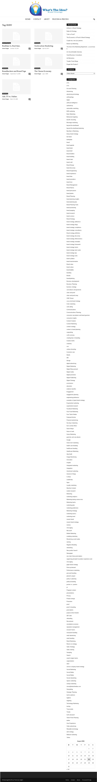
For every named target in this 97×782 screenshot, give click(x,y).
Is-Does (69, 476)
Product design (71, 598)
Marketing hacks (71, 502)
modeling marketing (72, 536)
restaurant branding (72, 632)
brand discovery (71, 168)
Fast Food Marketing (72, 411)
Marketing (37, 43)
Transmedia (70, 709)
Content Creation (71, 321)
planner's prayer (71, 576)
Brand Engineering (72, 170)
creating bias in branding (73, 338)
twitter (68, 720)
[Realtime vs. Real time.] (16, 36)
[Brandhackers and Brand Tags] (16, 61)
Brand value (70, 264)
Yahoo (68, 737)
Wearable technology (72, 729)
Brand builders (70, 153)
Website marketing (72, 734)
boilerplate (69, 139)
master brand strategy (73, 522)
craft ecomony (70, 335)
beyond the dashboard (73, 125)
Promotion (69, 601)
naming (69, 542)
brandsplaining (70, 278)
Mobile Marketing (71, 533)
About (46, 19)
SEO (68, 663)
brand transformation (72, 261)
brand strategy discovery (73, 236)
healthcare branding (72, 448)
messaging (70, 527)
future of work (70, 431)
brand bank (70, 148)
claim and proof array (72, 295)
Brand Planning (6, 43)
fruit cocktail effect (72, 425)
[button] (94, 19)
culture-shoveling (71, 349)
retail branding (70, 638)
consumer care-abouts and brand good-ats (78, 315)
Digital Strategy (71, 380)
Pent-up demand (71, 567)
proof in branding (71, 607)
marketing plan (71, 505)
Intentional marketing (72, 471)
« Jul (68, 769)
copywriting (70, 332)
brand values (70, 267)
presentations (70, 593)
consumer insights (72, 318)
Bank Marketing (71, 114)
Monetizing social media (73, 539)
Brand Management (72, 185)
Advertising (70, 91)
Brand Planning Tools (72, 204)
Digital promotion (71, 374)
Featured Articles (71, 417)
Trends (68, 712)
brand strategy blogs (72, 224)
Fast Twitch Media (72, 414)
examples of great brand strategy (76, 400)
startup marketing (71, 683)
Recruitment (70, 621)
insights (69, 462)
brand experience (71, 173)
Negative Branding (72, 544)
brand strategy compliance (74, 227)
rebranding (69, 618)
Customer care (71, 352)
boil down (69, 136)
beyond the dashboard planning (75, 128)
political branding (71, 581)
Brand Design (70, 165)
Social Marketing (71, 669)
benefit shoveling (71, 119)
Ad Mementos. (71, 58)
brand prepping (71, 210)
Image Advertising (71, 457)
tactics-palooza (71, 695)
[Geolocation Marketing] (48, 36)
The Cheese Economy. (42, 71)
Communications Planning (74, 312)
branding (69, 272)
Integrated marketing (72, 465)
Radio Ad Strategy (72, 31)
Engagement (70, 391)
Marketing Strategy (72, 510)
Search (68, 655)
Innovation (69, 459)
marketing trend (71, 516)
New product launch (72, 550)
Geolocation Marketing (43, 46)
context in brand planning (73, 329)
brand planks (70, 193)
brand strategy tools (72, 255)
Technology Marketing (73, 703)
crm (68, 346)
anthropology (70, 97)
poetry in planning (71, 578)
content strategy (71, 326)
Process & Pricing (60, 19)
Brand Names (70, 187)
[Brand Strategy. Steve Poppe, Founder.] (48, 8)
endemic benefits (71, 389)
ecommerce (70, 383)
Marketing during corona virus (75, 499)
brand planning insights (73, 199)
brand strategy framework (74, 244)
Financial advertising (72, 420)
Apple (68, 100)
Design (68, 360)
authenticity (70, 105)
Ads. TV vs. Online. (9, 96)
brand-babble (70, 270)
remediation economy (72, 624)
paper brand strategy (72, 564)
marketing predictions (72, 508)
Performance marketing (73, 570)
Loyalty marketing (71, 485)
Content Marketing (72, 323)
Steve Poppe (5, 48)
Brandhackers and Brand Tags (14, 71)
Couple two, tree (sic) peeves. (75, 40)
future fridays (70, 428)
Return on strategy (72, 644)
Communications (71, 309)
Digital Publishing (71, 377)
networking (69, 547)
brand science (70, 216)
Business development (73, 281)
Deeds (68, 355)
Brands (68, 275)
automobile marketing (72, 108)
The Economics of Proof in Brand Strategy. (78, 37)
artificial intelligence (72, 102)
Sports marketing (71, 680)
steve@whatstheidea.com (74, 686)
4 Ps (68, 85)
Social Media (70, 672)
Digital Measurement (72, 369)
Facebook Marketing (72, 408)
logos (68, 482)
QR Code (69, 615)
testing (68, 706)
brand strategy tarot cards (74, 250)
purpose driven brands (73, 612)
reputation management (73, 627)
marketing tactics (71, 513)
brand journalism (71, 179)
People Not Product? (72, 64)
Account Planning (71, 88)
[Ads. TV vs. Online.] (16, 86)
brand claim (70, 159)
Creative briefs (71, 340)
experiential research (72, 406)
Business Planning (72, 284)
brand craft (69, 162)
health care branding (72, 445)
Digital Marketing (71, 366)
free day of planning (72, 423)
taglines (69, 698)
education (69, 386)
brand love (69, 182)
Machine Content (71, 488)
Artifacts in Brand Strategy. (74, 28)
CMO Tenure (70, 298)
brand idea (69, 176)
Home (27, 19)
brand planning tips (72, 202)
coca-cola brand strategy (73, 301)
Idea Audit (69, 454)
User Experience (71, 723)
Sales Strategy (71, 646)
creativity (69, 343)
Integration (69, 468)
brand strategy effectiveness (74, 238)
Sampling (69, 652)
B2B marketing (71, 111)
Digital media (70, 372)
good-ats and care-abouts (74, 437)
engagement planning (72, 394)
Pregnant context (71, 590)
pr (67, 587)
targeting (69, 700)
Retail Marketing (71, 641)
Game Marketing (71, 434)
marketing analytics (72, 496)
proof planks (70, 610)
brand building (70, 156)
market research (71, 491)
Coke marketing (71, 304)
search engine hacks (72, 658)
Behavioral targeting (72, 117)
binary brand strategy (72, 134)
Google (68, 440)
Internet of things (71, 474)
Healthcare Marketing (72, 451)
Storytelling (70, 689)
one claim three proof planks (74, 556)
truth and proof (71, 715)
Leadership (70, 479)
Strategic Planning (72, 692)
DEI (68, 357)
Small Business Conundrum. (74, 55)
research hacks (71, 629)
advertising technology (73, 94)
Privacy (69, 595)
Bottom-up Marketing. (72, 43)
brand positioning (71, 207)
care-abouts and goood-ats (74, 289)
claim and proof (71, 292)
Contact (37, 19)
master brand (70, 519)
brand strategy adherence (74, 221)
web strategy (70, 732)
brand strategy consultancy (74, 230)
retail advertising (71, 635)
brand (68, 142)
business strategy (71, 287)
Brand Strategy (71, 219)
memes (69, 525)
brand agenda (70, 145)
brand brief (69, 151)
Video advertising (71, 726)
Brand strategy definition (73, 233)
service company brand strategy (75, 666)
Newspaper (70, 553)
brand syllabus (71, 258)
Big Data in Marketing (72, 131)
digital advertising (71, 363)
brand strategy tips (72, 253)
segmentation (70, 661)
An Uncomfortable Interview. (74, 52)
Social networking (71, 678)
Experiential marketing (73, 403)
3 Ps (68, 83)
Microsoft (69, 530)
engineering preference (73, 397)
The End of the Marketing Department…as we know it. (81, 47)
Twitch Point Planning (72, 717)
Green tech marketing (72, 442)
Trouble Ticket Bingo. (72, 61)
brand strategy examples (73, 241)
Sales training (70, 649)
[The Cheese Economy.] (48, 61)
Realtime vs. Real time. (11, 46)
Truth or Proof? (71, 34)
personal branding (71, 573)
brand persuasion (71, 190)
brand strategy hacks (72, 247)
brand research (71, 213)
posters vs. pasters (72, 584)
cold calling (70, 306)
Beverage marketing (72, 122)
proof (68, 604)
